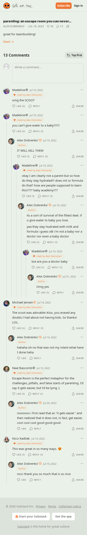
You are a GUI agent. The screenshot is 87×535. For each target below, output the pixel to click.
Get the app (63, 516)
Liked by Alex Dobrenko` (30, 94)
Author (22, 145)
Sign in (78, 5)
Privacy (41, 506)
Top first (76, 55)
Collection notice (70, 506)
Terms (52, 506)
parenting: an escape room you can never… (37, 21)
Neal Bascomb (22, 368)
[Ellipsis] (82, 90)
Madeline (18, 90)
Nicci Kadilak (21, 438)
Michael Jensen (22, 302)
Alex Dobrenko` (14, 26)
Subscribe (63, 5)
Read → (8, 41)
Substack (23, 526)
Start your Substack (33, 516)
